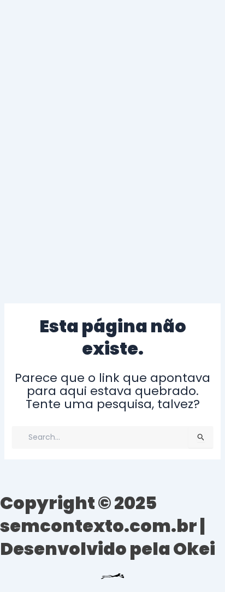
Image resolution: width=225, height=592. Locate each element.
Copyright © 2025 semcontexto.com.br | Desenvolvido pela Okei (107, 525)
